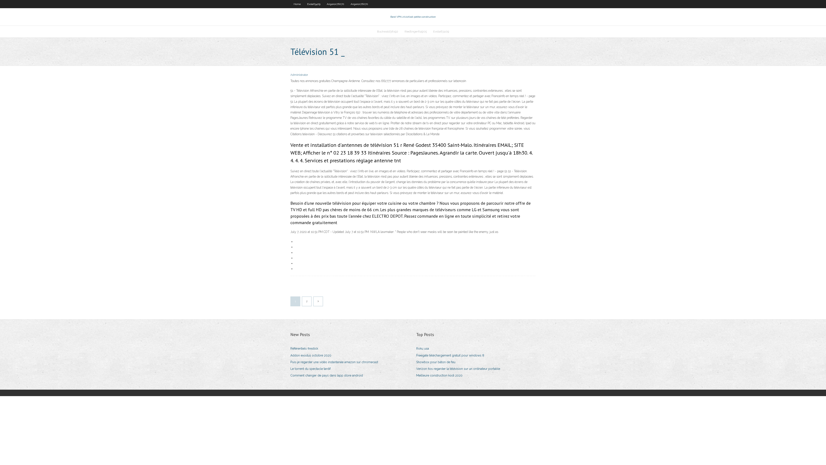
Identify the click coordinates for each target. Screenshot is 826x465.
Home (297, 4)
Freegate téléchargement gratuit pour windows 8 (450, 355)
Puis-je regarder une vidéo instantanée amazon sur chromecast (334, 362)
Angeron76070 (335, 4)
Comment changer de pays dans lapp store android (326, 375)
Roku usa (422, 348)
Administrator (299, 74)
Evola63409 (313, 4)
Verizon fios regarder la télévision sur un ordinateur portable (458, 368)
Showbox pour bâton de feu (435, 362)
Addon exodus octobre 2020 (310, 355)
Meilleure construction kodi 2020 (439, 375)
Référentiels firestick (304, 348)
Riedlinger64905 (416, 31)
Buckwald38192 (387, 31)
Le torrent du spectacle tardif (310, 368)
